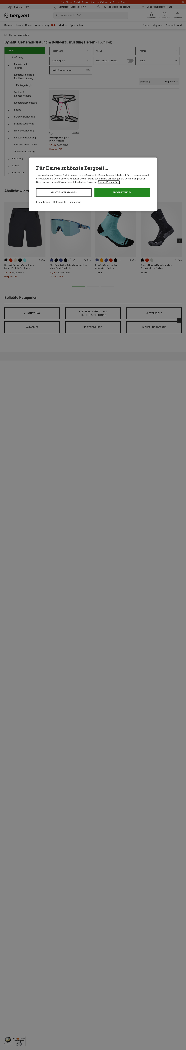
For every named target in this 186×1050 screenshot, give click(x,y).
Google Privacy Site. (108, 182)
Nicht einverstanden (64, 192)
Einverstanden (122, 192)
